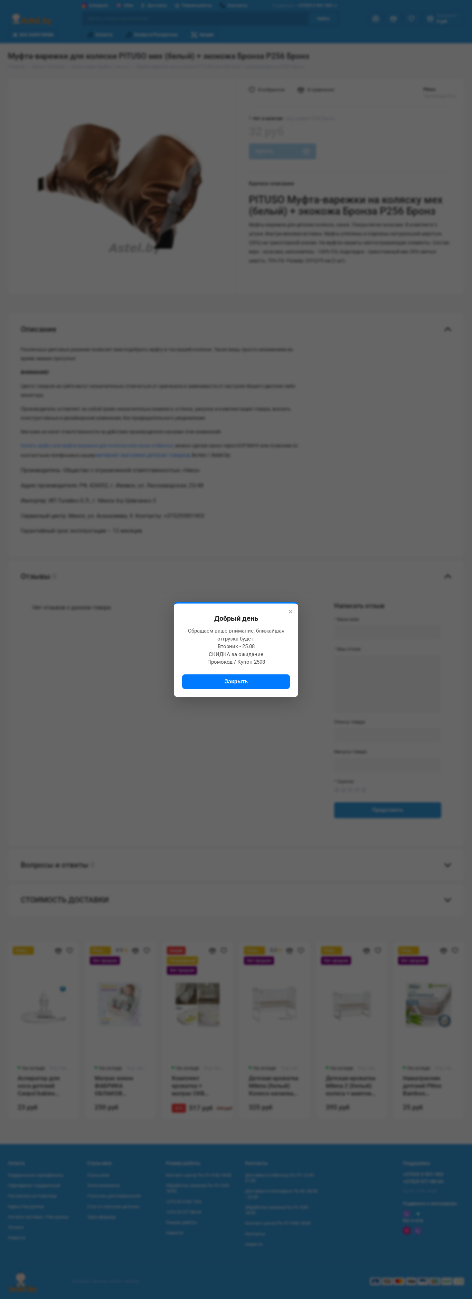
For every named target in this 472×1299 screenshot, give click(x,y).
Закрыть (236, 681)
